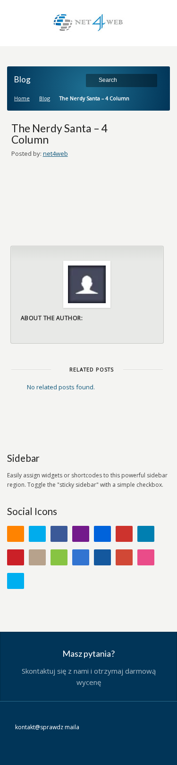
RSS (15, 534)
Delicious (80, 557)
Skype (15, 581)
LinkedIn (145, 534)
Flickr (102, 534)
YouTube (124, 534)
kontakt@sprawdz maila (47, 727)
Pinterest (15, 557)
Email (80, 534)
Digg (102, 557)
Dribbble (145, 557)
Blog (44, 98)
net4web (55, 153)
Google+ (124, 557)
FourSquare (59, 557)
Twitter (37, 534)
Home (22, 98)
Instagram (37, 557)
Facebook (59, 534)
